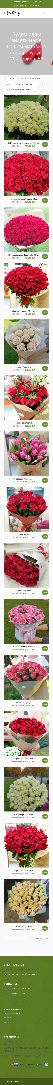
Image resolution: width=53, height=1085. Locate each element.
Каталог (16, 78)
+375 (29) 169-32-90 (20, 988)
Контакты (8, 1018)
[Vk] (43, 1081)
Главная (7, 78)
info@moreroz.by (18, 993)
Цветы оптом (9, 1022)
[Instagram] (47, 1081)
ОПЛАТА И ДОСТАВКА (21, 2)
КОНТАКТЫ (37, 2)
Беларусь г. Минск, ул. (21, 974)
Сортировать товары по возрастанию (40, 84)
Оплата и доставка (12, 1013)
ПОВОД (26, 78)
